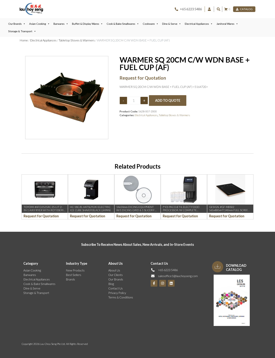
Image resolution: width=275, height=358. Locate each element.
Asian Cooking (37, 23)
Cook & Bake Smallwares (121, 23)
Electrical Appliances (197, 23)
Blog (111, 284)
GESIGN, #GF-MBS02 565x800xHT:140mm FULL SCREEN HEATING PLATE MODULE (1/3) (229, 210)
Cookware (149, 23)
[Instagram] (162, 283)
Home (24, 40)
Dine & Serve (169, 23)
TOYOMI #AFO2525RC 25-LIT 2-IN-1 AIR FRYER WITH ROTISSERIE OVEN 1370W (44, 210)
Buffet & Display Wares (85, 23)
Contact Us (115, 288)
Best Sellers (73, 275)
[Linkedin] (171, 283)
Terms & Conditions (120, 297)
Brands (70, 279)
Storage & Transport (20, 31)
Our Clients (115, 275)
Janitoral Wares (225, 23)
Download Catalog (236, 267)
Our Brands (15, 23)
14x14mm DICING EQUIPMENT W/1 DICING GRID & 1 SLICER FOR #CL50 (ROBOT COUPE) (137, 210)
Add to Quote (167, 100)
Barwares (59, 23)
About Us (114, 270)
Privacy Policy (117, 292)
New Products (75, 270)
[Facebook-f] (154, 283)
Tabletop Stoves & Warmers (77, 40)
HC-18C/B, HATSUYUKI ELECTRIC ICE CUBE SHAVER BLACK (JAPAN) (90, 208)
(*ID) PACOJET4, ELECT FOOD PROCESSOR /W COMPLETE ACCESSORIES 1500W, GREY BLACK (181, 211)
